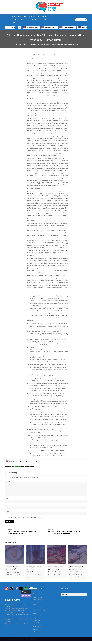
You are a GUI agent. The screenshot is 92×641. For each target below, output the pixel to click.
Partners (35, 602)
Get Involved (36, 622)
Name (7, 498)
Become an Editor (37, 624)
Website (7, 511)
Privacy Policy (36, 631)
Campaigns (36, 618)
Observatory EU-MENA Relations (37, 16)
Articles (35, 613)
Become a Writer (37, 626)
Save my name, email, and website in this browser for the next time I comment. (25, 517)
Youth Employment (17, 466)
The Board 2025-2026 (38, 597)
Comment (8, 481)
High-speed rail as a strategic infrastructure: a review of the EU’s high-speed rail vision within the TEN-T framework (17, 619)
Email (6, 505)
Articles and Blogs (9, 466)
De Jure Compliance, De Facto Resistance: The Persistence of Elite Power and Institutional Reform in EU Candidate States (17, 614)
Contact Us (35, 629)
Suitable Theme (33, 639)
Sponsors (35, 604)
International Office (13, 19)
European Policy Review (46, 19)
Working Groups (25, 19)
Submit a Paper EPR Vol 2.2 (39, 610)
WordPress (14, 639)
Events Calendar (37, 607)
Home (6, 16)
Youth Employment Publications (28, 466)
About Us (13, 16)
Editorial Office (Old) (38, 599)
